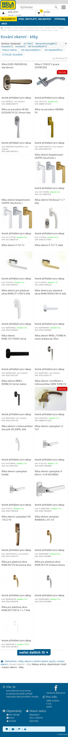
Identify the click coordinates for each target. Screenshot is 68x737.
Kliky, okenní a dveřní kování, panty (28, 27)
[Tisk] (25, 729)
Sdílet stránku (52, 700)
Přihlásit (11, 15)
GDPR (49, 706)
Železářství (8, 18)
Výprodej (59, 18)
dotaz (11, 717)
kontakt (12, 720)
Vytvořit (18, 15)
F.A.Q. (49, 703)
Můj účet (13, 11)
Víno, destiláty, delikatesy (34, 18)
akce (4, 23)
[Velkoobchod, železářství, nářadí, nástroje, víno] (2, 27)
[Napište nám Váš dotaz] (13, 729)
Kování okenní (51, 27)
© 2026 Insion (62, 734)
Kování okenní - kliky (20, 664)
